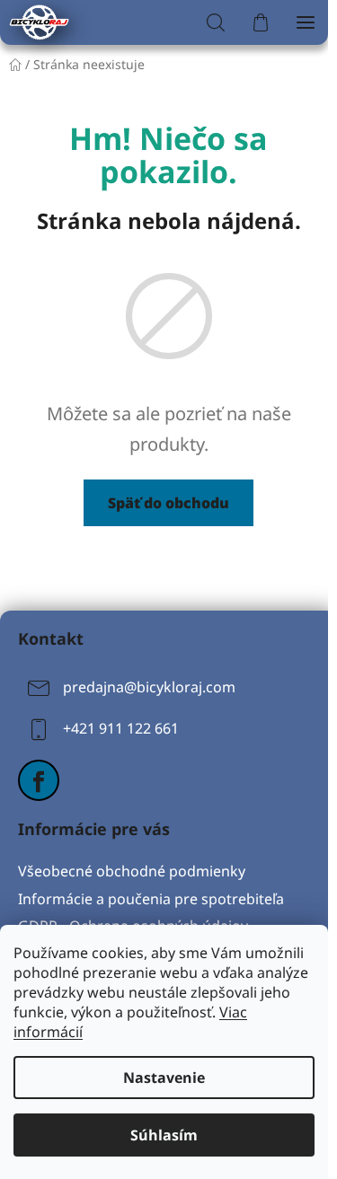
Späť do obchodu (168, 503)
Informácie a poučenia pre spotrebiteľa (151, 899)
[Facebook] (38, 780)
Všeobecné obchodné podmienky (131, 871)
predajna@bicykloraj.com (149, 687)
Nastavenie (164, 1077)
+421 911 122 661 (121, 728)
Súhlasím (164, 1135)
